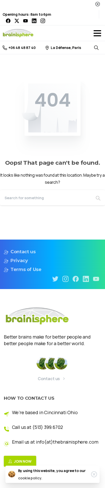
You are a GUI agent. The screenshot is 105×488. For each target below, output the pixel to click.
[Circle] (43, 363)
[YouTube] (25, 21)
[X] (17, 21)
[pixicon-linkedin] (86, 278)
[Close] (97, 4)
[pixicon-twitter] (55, 278)
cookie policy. (30, 478)
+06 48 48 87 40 (22, 47)
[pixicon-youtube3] (96, 278)
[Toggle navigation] (97, 33)
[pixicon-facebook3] (76, 278)
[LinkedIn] (34, 21)
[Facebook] (8, 21)
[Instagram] (43, 21)
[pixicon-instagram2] (65, 278)
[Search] (98, 197)
